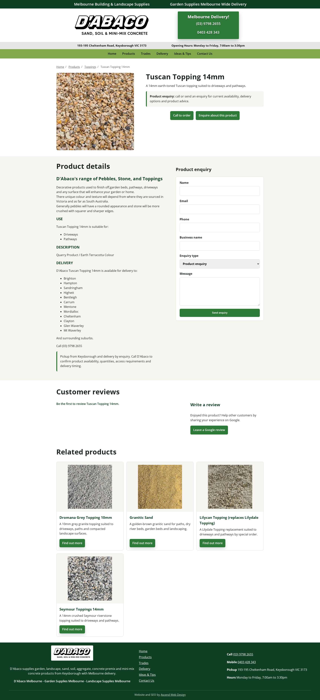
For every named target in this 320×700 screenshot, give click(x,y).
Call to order (182, 115)
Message (186, 274)
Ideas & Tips (182, 54)
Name (184, 183)
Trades (146, 54)
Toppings (90, 67)
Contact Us (204, 54)
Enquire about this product (218, 115)
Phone (184, 219)
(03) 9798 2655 (208, 23)
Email (184, 201)
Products (128, 54)
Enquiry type (189, 256)
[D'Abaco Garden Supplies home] (112, 25)
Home (112, 54)
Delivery (162, 54)
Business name (191, 237)
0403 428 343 (208, 32)
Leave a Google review (209, 430)
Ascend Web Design (173, 694)
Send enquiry (219, 312)
